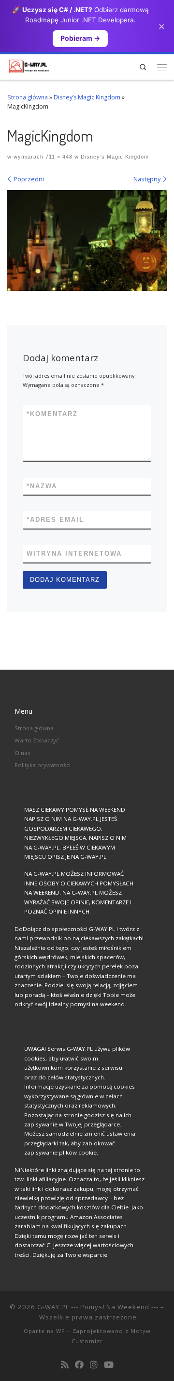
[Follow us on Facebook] (79, 1365)
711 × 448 (58, 157)
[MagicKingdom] (87, 240)
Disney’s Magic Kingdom (87, 97)
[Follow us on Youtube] (109, 1365)
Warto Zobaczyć (36, 740)
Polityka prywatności (42, 765)
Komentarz (52, 414)
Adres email (55, 519)
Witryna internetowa (74, 553)
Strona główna (27, 97)
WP (60, 1330)
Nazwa (42, 486)
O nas (22, 752)
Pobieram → (80, 38)
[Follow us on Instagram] (94, 1365)
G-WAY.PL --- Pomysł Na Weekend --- (98, 1306)
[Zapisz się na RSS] (65, 1365)
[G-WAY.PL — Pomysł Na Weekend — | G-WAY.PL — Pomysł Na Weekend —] (29, 65)
